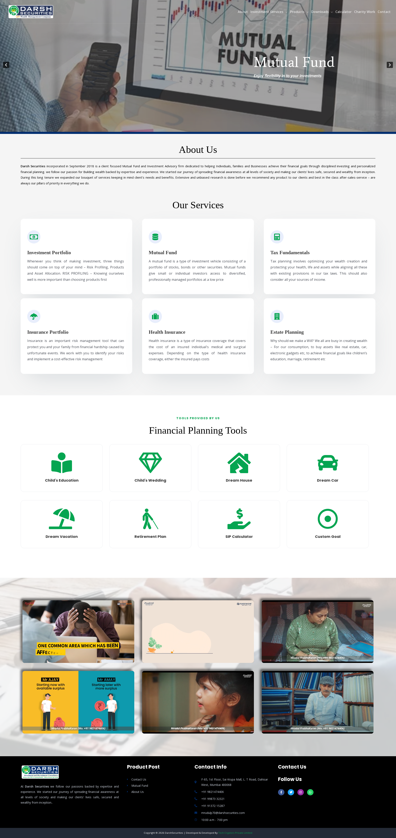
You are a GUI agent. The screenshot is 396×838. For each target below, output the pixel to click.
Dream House (239, 480)
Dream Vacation (62, 536)
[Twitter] (291, 792)
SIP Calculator (239, 536)
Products (297, 11)
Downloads (320, 11)
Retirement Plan (150, 536)
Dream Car (327, 480)
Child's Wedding (150, 480)
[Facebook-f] (281, 792)
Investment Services (266, 11)
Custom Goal (328, 536)
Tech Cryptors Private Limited (235, 832)
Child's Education (62, 480)
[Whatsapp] (310, 792)
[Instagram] (300, 792)
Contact (384, 11)
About (243, 11)
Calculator (343, 11)
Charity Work (364, 11)
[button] (6, 65)
